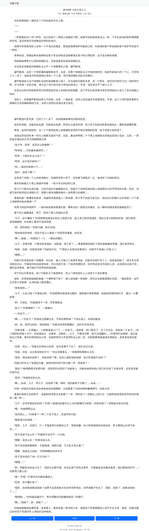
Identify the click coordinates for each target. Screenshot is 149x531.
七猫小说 (14, 3)
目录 (74, 518)
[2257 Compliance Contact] (85, 529)
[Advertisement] (74, 112)
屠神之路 (66, 13)
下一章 (116, 518)
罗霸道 (78, 13)
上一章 (32, 518)
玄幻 (89, 13)
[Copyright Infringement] (89, 529)
